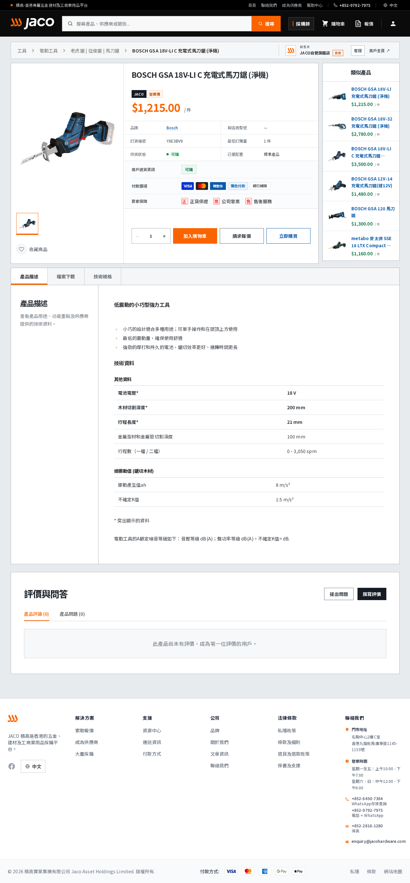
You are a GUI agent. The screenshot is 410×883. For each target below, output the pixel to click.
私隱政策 (287, 730)
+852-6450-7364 (369, 801)
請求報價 (241, 236)
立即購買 (288, 236)
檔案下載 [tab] (66, 276)
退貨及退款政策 (294, 753)
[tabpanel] (205, 424)
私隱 (354, 871)
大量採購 (84, 753)
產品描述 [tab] (29, 276)
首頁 (252, 5)
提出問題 (339, 594)
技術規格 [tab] (103, 276)
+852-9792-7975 (368, 812)
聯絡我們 (269, 5)
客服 (358, 50)
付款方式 (152, 753)
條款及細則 (289, 742)
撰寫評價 (372, 594)
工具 (22, 50)
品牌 (214, 730)
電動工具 (49, 50)
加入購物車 (194, 236)
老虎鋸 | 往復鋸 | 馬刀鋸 (95, 50)
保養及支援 (289, 765)
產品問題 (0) (72, 613)
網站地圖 (393, 871)
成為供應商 (292, 5)
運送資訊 (152, 742)
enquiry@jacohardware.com (379, 841)
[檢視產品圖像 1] (27, 224)
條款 (371, 871)
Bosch (172, 127)
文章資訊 (219, 753)
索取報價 (84, 730)
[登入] (393, 23)
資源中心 (152, 730)
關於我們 (219, 742)
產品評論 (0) (36, 613)
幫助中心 (314, 5)
